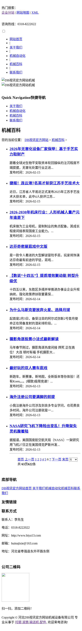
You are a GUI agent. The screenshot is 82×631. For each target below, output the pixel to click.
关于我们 (16, 47)
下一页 (56, 459)
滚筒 (25, 622)
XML (35, 12)
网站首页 (16, 39)
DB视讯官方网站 (36, 140)
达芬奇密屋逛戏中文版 (28, 246)
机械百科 (16, 64)
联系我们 (16, 72)
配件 (43, 622)
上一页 (29, 459)
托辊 (18, 622)
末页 (65, 459)
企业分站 (8, 12)
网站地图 (23, 12)
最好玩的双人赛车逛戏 (28, 368)
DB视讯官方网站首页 (17, 488)
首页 (21, 459)
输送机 (34, 622)
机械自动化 (17, 55)
